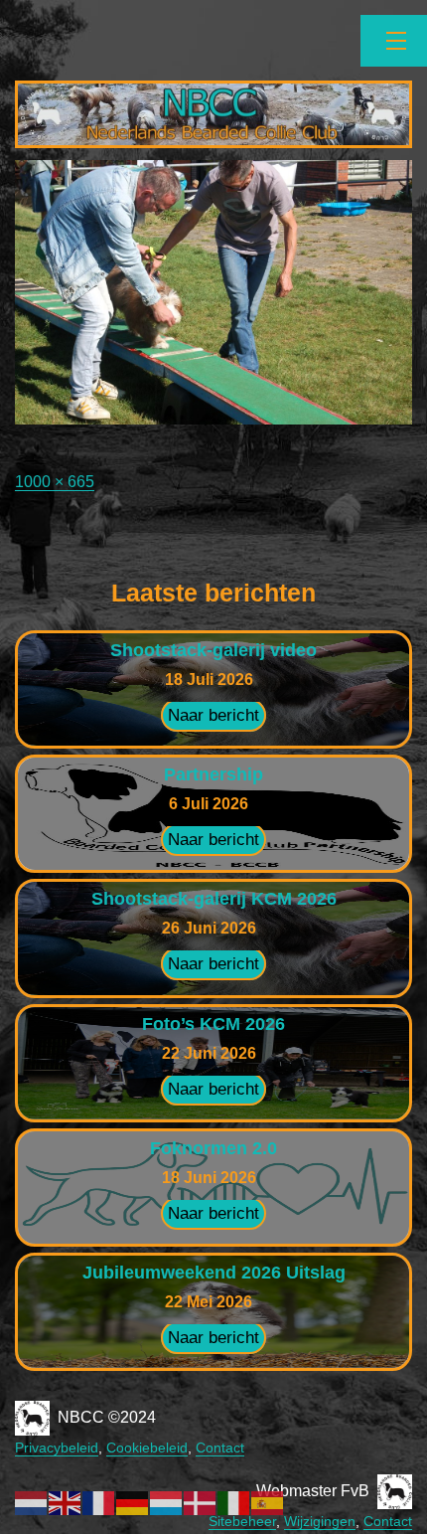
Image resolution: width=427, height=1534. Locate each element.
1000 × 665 (54, 481)
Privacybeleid (56, 1447)
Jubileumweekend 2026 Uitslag (214, 1272)
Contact (220, 1447)
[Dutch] (32, 1501)
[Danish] (200, 1501)
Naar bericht (213, 715)
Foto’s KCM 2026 (213, 1024)
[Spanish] (268, 1501)
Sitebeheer (242, 1521)
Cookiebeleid (147, 1447)
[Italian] (234, 1501)
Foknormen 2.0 (213, 1148)
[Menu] (393, 41)
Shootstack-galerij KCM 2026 (214, 899)
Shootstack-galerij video (213, 650)
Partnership (213, 774)
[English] (65, 1501)
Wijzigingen (320, 1521)
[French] (99, 1501)
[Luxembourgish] (167, 1501)
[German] (133, 1501)
